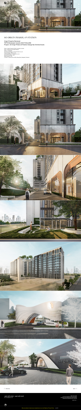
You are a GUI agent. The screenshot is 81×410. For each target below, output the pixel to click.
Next (74, 388)
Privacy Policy (51, 408)
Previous (8, 388)
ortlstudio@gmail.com (8, 397)
